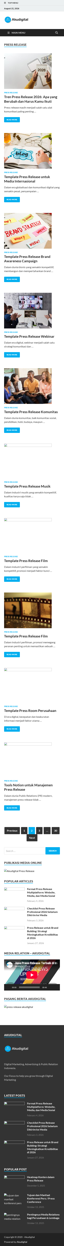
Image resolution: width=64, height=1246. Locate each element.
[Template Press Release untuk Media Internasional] (32, 152)
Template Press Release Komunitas (31, 412)
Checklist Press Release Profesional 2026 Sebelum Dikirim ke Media (42, 912)
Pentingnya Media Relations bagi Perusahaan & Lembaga (43, 1216)
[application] (32, 974)
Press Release (11, 92)
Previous (12, 830)
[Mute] (50, 987)
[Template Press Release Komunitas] (32, 387)
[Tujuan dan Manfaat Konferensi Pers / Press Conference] (14, 1195)
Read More (10, 119)
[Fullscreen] (55, 987)
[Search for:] (32, 850)
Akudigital (22, 1241)
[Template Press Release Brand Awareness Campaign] (32, 232)
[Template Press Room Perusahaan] (32, 686)
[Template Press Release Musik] (32, 462)
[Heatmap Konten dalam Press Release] (14, 1177)
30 (55, 830)
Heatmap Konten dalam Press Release (40, 1178)
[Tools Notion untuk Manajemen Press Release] (32, 761)
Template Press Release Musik (27, 486)
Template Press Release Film (26, 561)
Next (32, 837)
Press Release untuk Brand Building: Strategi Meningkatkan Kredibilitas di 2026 (42, 932)
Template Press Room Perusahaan (30, 710)
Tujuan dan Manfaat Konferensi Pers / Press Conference (41, 1198)
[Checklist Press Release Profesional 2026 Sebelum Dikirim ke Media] (14, 908)
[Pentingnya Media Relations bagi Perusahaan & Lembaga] (14, 1214)
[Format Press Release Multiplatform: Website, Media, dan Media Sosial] (14, 889)
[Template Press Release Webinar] (32, 312)
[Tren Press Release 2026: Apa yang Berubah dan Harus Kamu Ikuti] (32, 72)
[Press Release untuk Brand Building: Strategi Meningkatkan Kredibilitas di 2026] (14, 928)
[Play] (8, 987)
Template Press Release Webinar (29, 336)
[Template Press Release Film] (32, 536)
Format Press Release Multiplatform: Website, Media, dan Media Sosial (41, 892)
